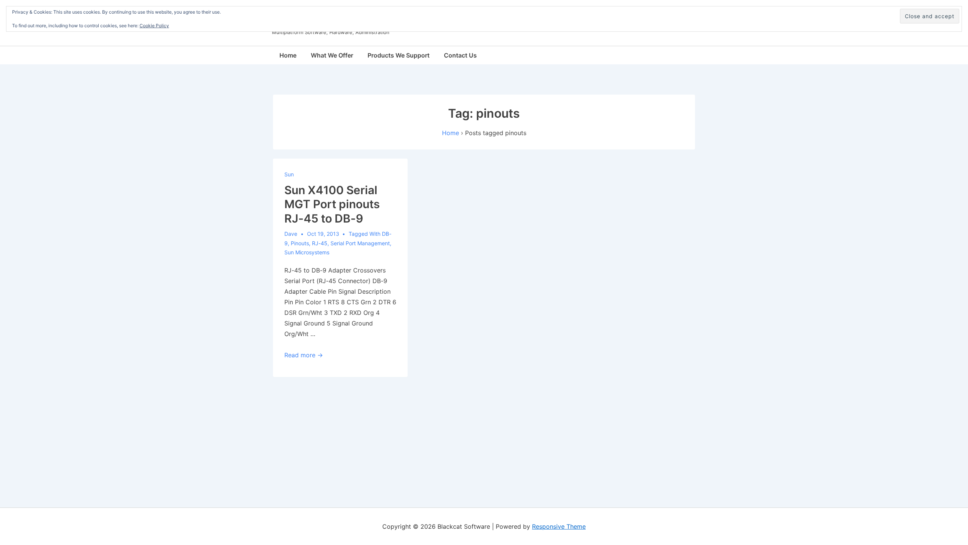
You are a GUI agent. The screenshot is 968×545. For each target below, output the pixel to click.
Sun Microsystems (306, 252)
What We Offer (332, 55)
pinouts (300, 243)
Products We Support (399, 55)
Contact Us (460, 55)
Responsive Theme (559, 526)
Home (287, 55)
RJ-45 (319, 243)
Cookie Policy (154, 25)
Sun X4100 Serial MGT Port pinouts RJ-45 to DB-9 (332, 204)
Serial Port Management (360, 243)
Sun (289, 174)
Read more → (303, 355)
